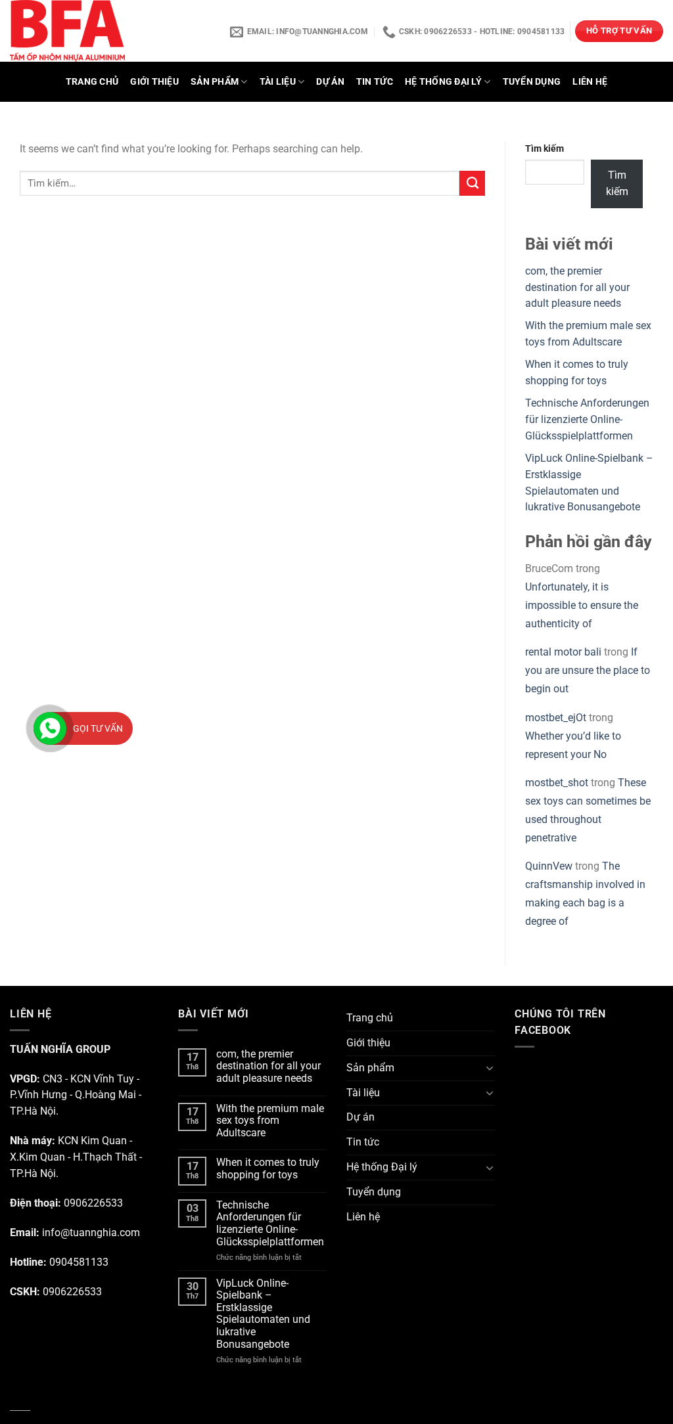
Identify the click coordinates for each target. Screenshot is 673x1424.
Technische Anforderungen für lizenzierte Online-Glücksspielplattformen (587, 419)
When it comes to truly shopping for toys (267, 1169)
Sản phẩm (215, 81)
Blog (20, 1402)
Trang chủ (92, 81)
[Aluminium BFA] (110, 31)
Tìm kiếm (544, 148)
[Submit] (472, 183)
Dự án (330, 81)
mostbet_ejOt (555, 718)
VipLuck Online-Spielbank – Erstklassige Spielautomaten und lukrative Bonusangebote (263, 1314)
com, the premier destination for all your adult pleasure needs (577, 287)
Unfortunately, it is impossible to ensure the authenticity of (581, 605)
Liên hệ (589, 81)
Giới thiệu (154, 81)
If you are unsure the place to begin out (587, 670)
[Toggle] (490, 1068)
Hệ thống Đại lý (443, 81)
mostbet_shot (556, 783)
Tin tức (374, 81)
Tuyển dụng (532, 81)
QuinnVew (548, 866)
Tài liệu (278, 81)
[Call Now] (50, 728)
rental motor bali (563, 652)
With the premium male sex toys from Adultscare (270, 1121)
